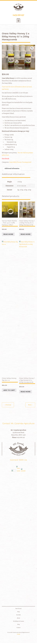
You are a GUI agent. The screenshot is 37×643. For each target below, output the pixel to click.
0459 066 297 (18, 15)
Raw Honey (18, 608)
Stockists (18, 615)
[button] (32, 48)
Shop (18, 611)
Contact (18, 627)
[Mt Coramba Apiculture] (18, 7)
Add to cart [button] (9, 390)
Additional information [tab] (12, 168)
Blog (18, 624)
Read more (8, 234)
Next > (30, 405)
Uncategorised (26, 162)
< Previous (8, 405)
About (18, 618)
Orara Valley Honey (15, 162)
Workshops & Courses (18, 621)
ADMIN (18, 634)
